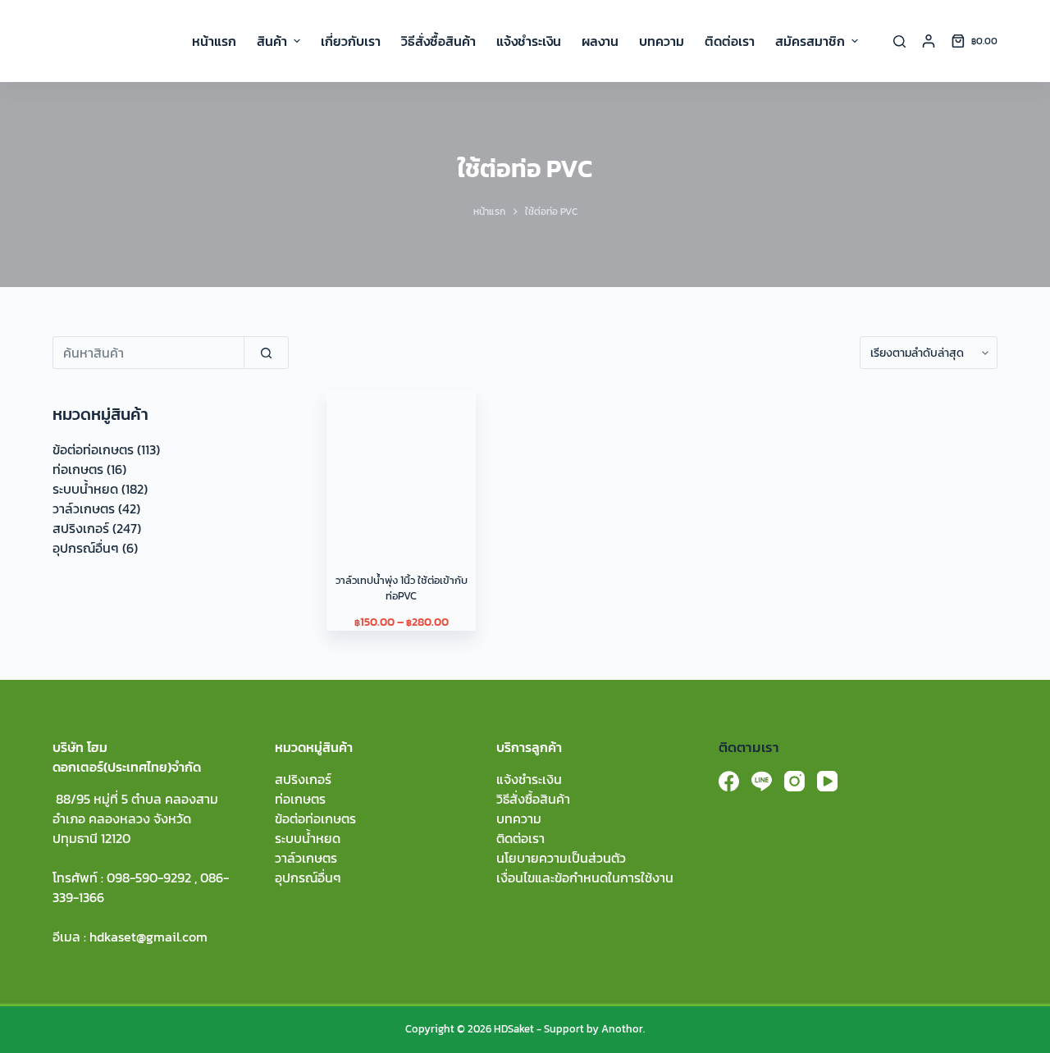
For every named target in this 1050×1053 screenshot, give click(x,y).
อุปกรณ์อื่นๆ (85, 548)
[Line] (761, 781)
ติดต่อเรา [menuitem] (730, 41)
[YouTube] (827, 781)
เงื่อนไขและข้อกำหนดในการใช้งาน (584, 877)
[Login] (928, 41)
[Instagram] (794, 781)
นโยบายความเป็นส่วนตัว (561, 858)
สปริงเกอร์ (80, 528)
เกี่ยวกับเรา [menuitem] (351, 41)
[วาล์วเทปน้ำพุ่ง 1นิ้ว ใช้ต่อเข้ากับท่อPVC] (401, 464)
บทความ (518, 818)
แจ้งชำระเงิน (529, 779)
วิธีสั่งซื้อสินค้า (533, 799)
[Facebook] (729, 781)
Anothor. (623, 1029)
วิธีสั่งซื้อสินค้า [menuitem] (438, 41)
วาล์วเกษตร (83, 508)
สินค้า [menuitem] (272, 41)
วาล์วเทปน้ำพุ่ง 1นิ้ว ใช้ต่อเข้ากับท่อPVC (402, 588)
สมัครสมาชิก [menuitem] (810, 41)
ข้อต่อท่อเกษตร (93, 449)
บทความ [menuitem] (661, 41)
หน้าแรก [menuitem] (214, 41)
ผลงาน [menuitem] (600, 41)
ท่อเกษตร (77, 469)
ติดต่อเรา (520, 838)
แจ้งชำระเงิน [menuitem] (528, 41)
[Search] (899, 41)
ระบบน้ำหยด (85, 489)
